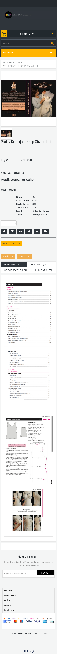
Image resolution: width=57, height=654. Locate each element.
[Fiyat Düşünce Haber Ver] (37, 231)
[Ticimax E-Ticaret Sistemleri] (28, 651)
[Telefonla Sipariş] (4, 231)
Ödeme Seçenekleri (15, 270)
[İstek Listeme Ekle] (20, 231)
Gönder (45, 573)
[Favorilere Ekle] (12, 231)
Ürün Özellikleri (14, 264)
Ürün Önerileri (43, 270)
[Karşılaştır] (28, 231)
